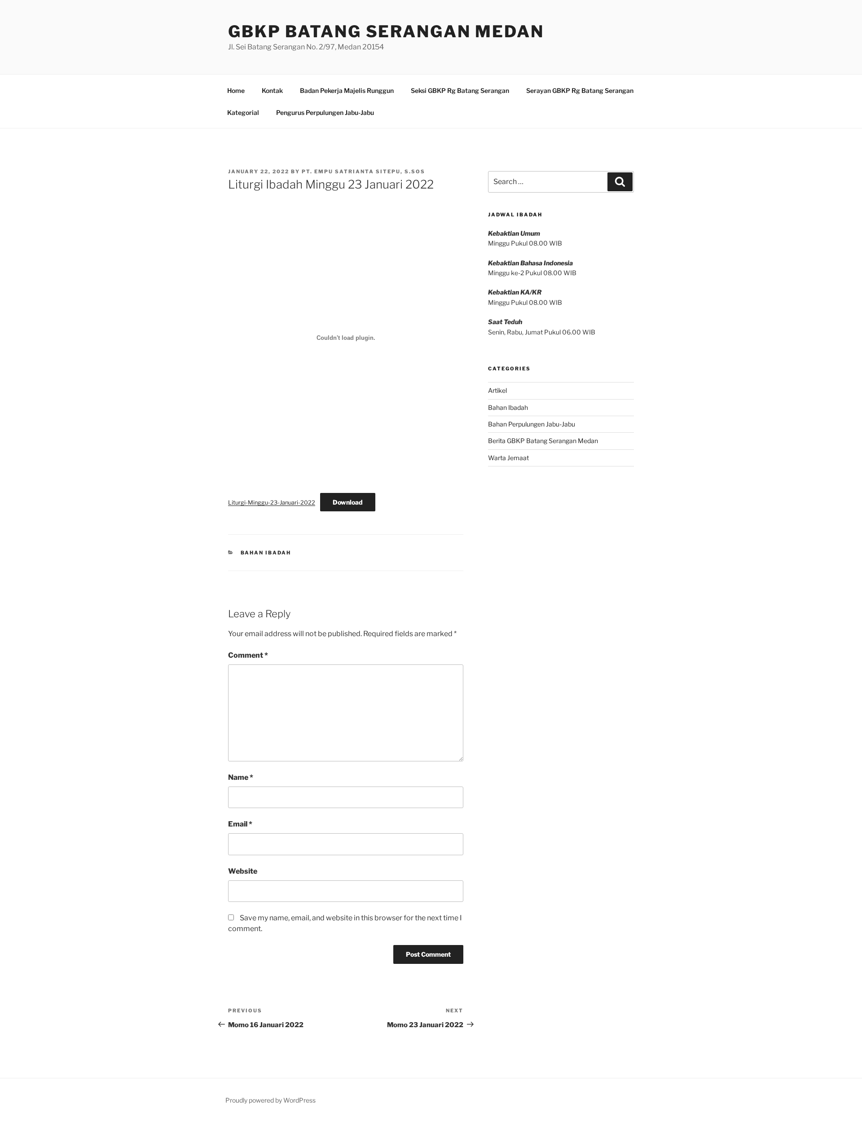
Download (348, 502)
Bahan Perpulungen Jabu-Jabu (531, 424)
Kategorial (243, 112)
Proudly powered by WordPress (270, 1100)
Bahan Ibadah (266, 553)
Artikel (497, 390)
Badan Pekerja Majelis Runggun (347, 90)
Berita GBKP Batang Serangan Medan (543, 440)
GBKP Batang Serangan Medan (386, 31)
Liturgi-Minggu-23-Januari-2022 (271, 502)
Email (240, 824)
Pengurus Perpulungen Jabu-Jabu (325, 112)
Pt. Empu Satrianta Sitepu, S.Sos (363, 171)
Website (242, 871)
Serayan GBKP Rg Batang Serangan (579, 90)
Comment (248, 655)
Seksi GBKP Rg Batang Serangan (460, 90)
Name (240, 777)
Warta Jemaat (508, 458)
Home (236, 90)
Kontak (272, 90)
